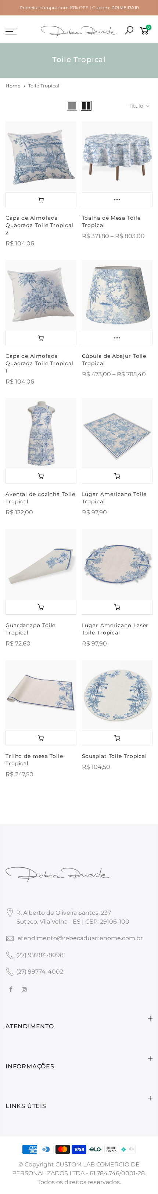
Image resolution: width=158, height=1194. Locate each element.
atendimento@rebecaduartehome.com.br (80, 938)
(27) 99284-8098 (40, 955)
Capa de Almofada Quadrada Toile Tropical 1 (39, 363)
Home (13, 86)
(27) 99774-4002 (39, 971)
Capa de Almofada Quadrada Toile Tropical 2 (39, 225)
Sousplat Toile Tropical (114, 756)
